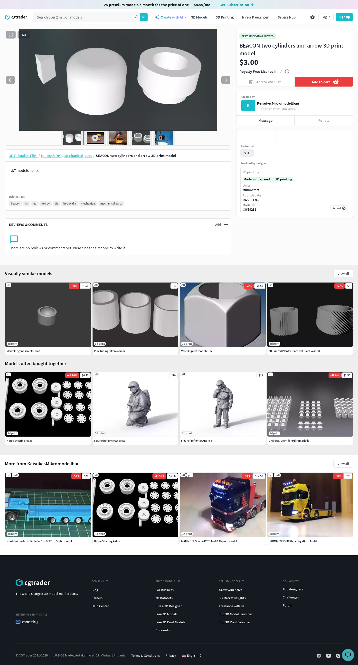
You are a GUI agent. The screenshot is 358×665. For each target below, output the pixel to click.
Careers (97, 598)
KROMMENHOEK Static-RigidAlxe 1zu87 (293, 541)
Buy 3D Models (165, 581)
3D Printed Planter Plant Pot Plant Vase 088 (295, 351)
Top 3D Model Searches (236, 614)
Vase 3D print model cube (197, 351)
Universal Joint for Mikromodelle (289, 440)
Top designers (293, 589)
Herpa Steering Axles (107, 541)
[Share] (333, 135)
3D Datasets (164, 598)
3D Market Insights (232, 598)
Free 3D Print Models (170, 622)
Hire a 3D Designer (168, 606)
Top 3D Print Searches (235, 622)
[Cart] (312, 17)
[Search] (144, 17)
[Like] (255, 135)
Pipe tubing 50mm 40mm (109, 351)
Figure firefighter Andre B (196, 440)
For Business (164, 590)
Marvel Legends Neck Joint (23, 351)
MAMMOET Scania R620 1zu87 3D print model (209, 541)
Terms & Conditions (145, 655)
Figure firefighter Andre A (109, 440)
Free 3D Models (166, 614)
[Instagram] (338, 655)
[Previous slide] (10, 80)
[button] (135, 17)
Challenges (291, 597)
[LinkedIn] (319, 656)
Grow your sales (230, 590)
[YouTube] (329, 656)
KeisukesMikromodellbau (278, 103)
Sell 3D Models (229, 581)
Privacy (171, 655)
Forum (287, 605)
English (190, 655)
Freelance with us (231, 606)
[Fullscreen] (11, 35)
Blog (95, 590)
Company (98, 581)
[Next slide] (225, 80)
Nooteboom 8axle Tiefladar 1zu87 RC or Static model (39, 541)
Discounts (162, 630)
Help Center (100, 606)
